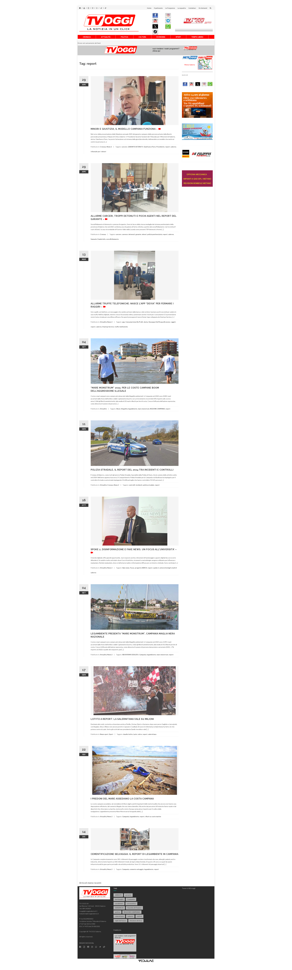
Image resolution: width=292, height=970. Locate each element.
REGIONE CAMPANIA (157, 409)
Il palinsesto (158, 8)
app (123, 322)
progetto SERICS (141, 568)
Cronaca (87, 37)
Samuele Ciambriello (98, 239)
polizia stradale (148, 485)
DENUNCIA (119, 908)
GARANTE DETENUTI (135, 147)
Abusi (118, 409)
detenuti (131, 234)
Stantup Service (108, 327)
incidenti (139, 485)
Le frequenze (170, 8)
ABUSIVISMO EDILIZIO (130, 655)
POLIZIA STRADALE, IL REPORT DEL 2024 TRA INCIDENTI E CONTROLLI (132, 469)
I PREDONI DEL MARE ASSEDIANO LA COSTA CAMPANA (122, 798)
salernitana (152, 734)
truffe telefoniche (121, 327)
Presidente (160, 147)
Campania (142, 655)
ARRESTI (118, 895)
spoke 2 (156, 568)
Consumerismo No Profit (134, 322)
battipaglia (119, 899)
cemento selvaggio (136, 869)
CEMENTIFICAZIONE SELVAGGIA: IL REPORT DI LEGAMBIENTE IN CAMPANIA (134, 854)
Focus (132, 568)
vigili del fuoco (120, 921)
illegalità (124, 409)
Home (149, 8)
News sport (104, 734)
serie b (139, 916)
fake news (125, 568)
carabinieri (119, 903)
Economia (160, 37)
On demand (203, 8)
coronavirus (131, 903)
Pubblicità (117, 930)
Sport (178, 37)
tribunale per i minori (98, 151)
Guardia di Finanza (134, 908)
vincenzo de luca (136, 921)
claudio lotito (128, 734)
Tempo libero (197, 37)
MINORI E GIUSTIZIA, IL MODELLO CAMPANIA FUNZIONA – (124, 129)
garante (138, 234)
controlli (132, 485)
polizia (117, 912)
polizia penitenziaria (154, 234)
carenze (125, 234)
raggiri (173, 322)
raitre (140, 734)
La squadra (182, 8)
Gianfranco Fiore (150, 147)
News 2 (109, 147)
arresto (128, 895)
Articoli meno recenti (90, 882)
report (167, 147)
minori (144, 234)
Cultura (142, 37)
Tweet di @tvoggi (188, 888)
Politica (124, 37)
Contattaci (192, 8)
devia (146, 322)
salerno (173, 147)
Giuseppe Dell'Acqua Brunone (159, 322)
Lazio (135, 734)
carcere (124, 147)
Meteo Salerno (189, 65)
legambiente (132, 409)
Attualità (105, 37)
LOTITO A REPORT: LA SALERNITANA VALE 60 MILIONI (122, 719)
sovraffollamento (112, 239)
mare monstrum (143, 409)
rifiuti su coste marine (153, 816)
